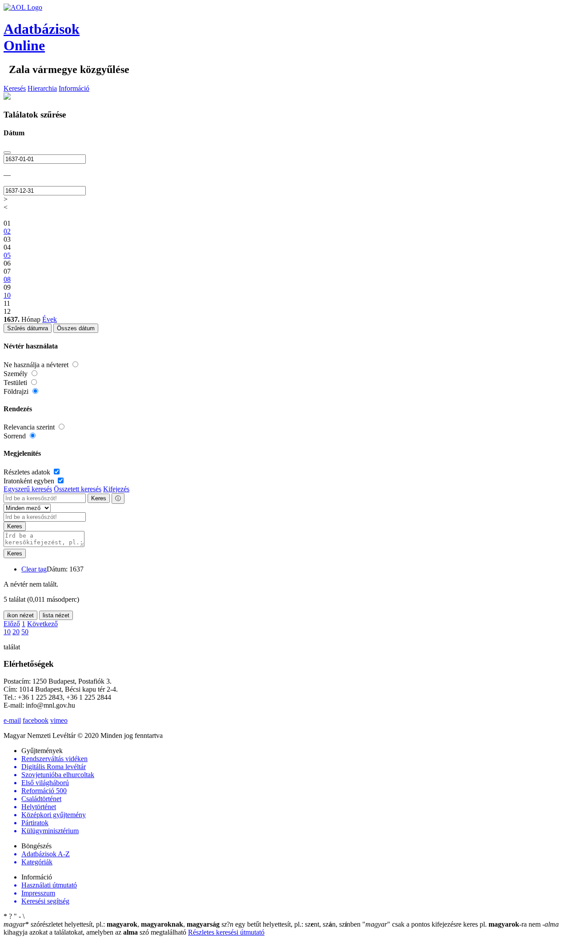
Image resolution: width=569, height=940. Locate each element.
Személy (16, 373)
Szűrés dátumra (27, 328)
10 (7, 632)
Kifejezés (116, 489)
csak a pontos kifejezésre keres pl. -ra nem (452, 924)
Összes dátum (76, 328)
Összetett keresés (77, 489)
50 (24, 632)
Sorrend (16, 436)
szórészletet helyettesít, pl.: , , (112, 924)
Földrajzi (17, 391)
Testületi (16, 382)
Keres (98, 498)
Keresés (15, 88)
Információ (74, 88)
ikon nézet (20, 615)
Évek (49, 319)
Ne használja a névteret (37, 365)
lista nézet (56, 615)
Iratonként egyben (30, 481)
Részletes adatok (28, 472)
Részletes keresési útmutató (226, 932)
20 (16, 632)
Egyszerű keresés (28, 489)
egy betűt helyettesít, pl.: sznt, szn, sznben (291, 924)
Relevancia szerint (30, 427)
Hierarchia (42, 88)
